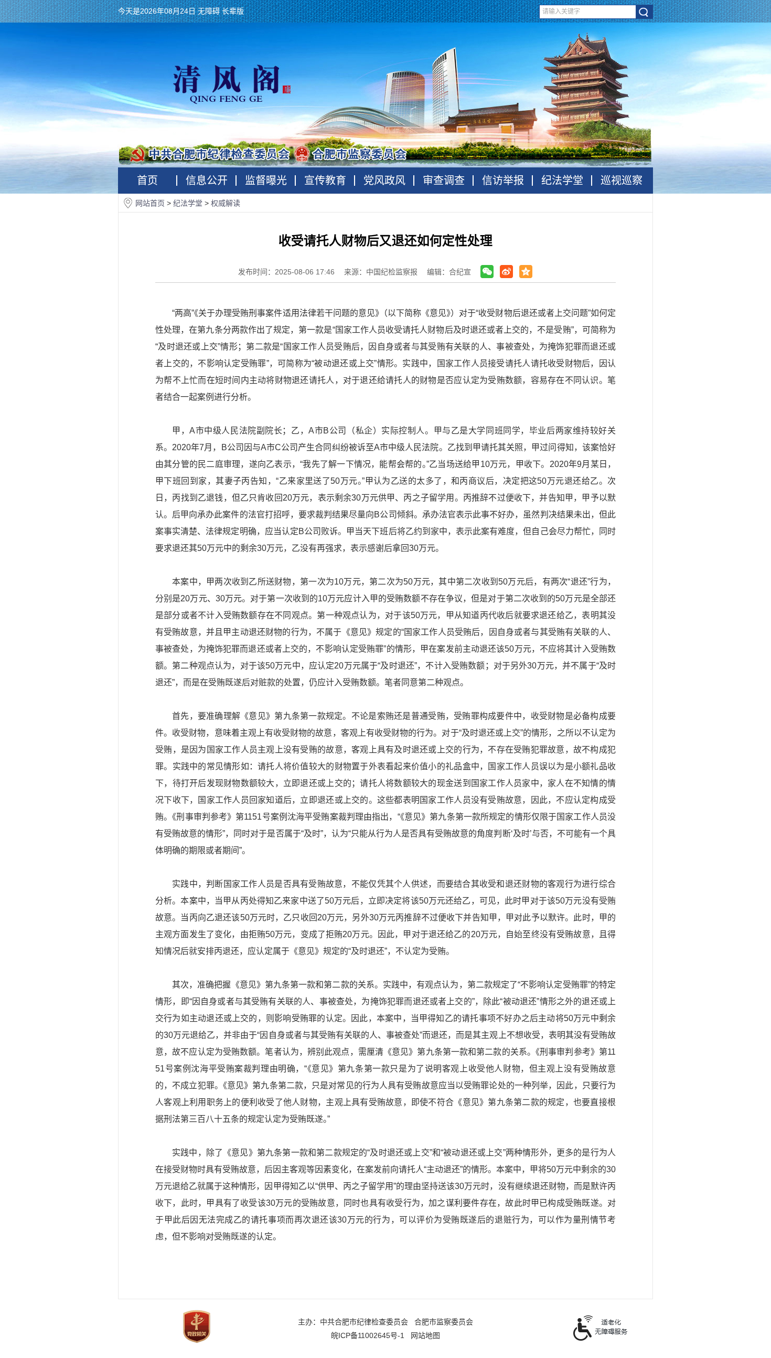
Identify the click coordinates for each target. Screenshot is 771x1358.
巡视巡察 (621, 180)
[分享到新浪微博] (506, 271)
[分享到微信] (487, 271)
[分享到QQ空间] (525, 271)
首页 (147, 180)
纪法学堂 (562, 180)
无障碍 (209, 11)
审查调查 (444, 180)
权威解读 (225, 203)
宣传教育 (325, 180)
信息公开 (207, 180)
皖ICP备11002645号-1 (367, 1335)
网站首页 (151, 203)
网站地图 (425, 1335)
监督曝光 (266, 180)
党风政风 (384, 180)
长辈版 (233, 11)
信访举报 (503, 180)
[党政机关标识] (197, 1326)
